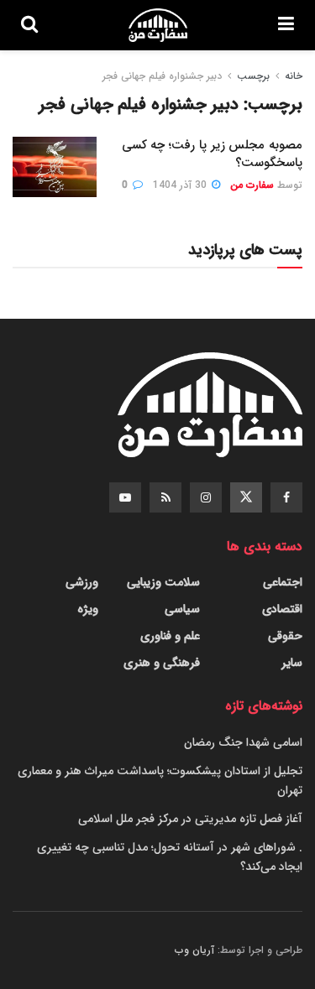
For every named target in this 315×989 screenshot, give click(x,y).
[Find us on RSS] (165, 497)
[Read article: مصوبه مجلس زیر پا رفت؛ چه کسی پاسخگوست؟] (55, 167)
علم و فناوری (170, 636)
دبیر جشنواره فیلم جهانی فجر (162, 76)
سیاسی (182, 609)
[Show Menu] (286, 25)
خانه (293, 76)
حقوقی (285, 636)
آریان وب (194, 950)
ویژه (87, 609)
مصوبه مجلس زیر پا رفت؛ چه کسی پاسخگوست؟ (212, 154)
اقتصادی (282, 609)
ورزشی (82, 582)
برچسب (253, 76)
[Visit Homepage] (158, 25)
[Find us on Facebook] (286, 497)
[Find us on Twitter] (246, 497)
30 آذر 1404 (181, 185)
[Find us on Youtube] (125, 497)
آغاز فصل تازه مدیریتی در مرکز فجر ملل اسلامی (190, 818)
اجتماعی (282, 582)
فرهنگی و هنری (161, 662)
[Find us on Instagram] (206, 497)
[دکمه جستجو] (29, 25)
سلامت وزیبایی (163, 582)
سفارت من (252, 185)
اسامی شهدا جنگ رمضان (243, 742)
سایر (291, 662)
